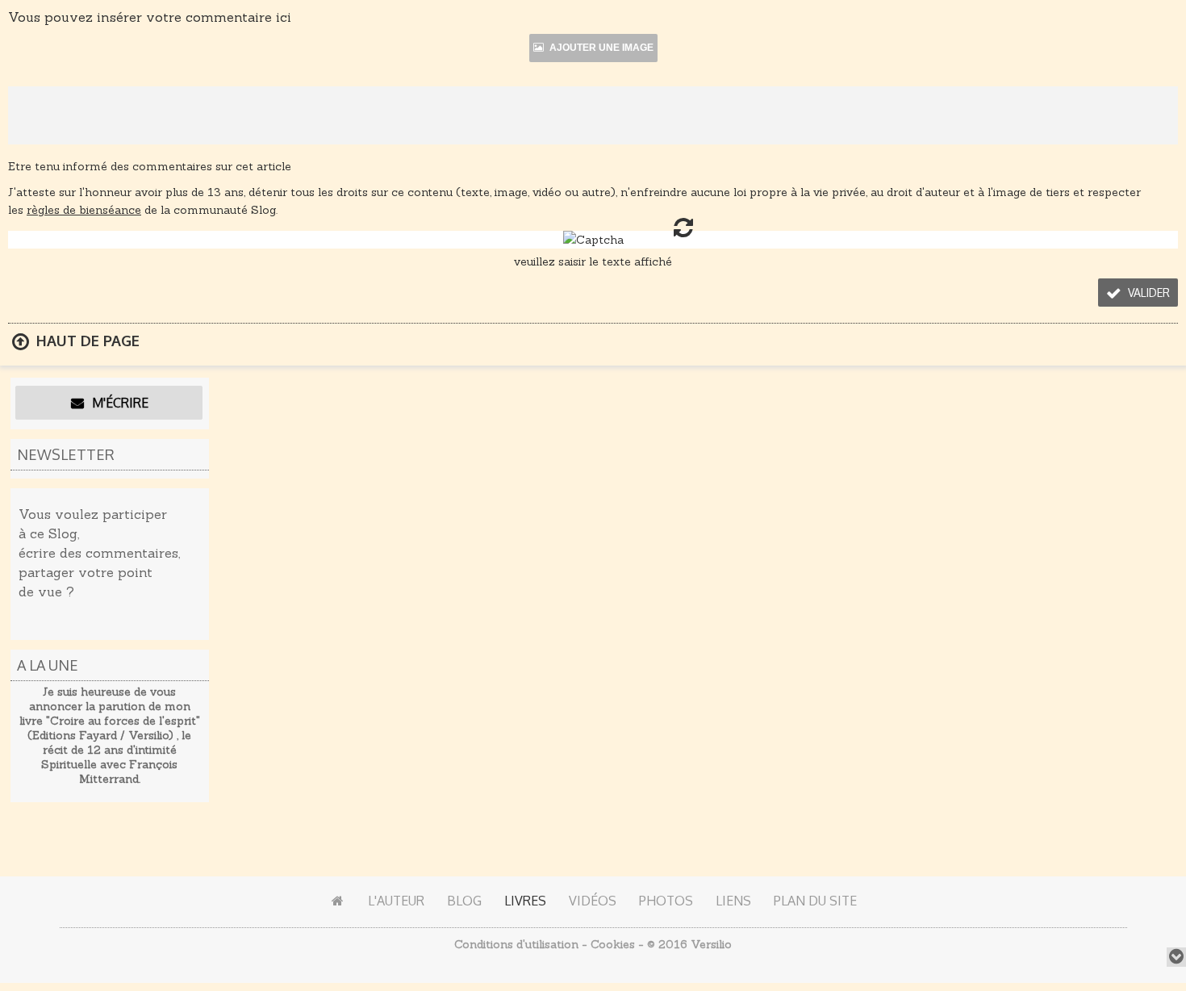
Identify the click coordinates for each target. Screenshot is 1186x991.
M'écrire (118, 403)
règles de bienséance (84, 210)
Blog (464, 901)
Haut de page (86, 340)
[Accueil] (337, 901)
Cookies (613, 944)
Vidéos (592, 901)
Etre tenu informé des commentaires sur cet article (149, 166)
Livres (525, 901)
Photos (666, 901)
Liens (733, 901)
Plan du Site (815, 901)
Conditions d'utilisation (516, 944)
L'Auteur (396, 901)
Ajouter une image (600, 47)
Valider (1147, 292)
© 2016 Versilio (689, 944)
